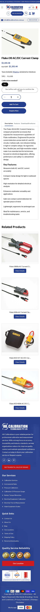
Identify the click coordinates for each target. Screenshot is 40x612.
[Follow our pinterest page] (14, 460)
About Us (7, 522)
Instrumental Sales (10, 484)
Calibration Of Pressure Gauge (14, 491)
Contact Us (8, 518)
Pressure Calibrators (11, 488)
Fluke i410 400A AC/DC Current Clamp (20, 404)
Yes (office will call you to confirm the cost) (19, 90)
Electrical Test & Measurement (14, 503)
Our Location (18, 563)
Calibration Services (10, 480)
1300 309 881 (26, 13)
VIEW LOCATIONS (33, 20)
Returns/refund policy (11, 541)
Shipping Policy (9, 537)
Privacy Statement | (23, 600)
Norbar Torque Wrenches (12, 495)
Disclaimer (20, 602)
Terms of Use (8, 533)
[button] (8, 13)
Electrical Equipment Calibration (14, 499)
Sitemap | (34, 600)
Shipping (16, 72)
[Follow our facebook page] (4, 460)
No (5, 84)
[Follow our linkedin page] (9, 460)
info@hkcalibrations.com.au (14, 20)
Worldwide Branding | (25, 597)
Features (17, 123)
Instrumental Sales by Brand (16, 467)
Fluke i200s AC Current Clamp (20, 312)
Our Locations (9, 530)
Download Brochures (28, 123)
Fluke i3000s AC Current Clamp (20, 266)
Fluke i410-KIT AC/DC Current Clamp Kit (20, 358)
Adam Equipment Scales (12, 506)
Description (9, 123)
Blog (5, 526)
